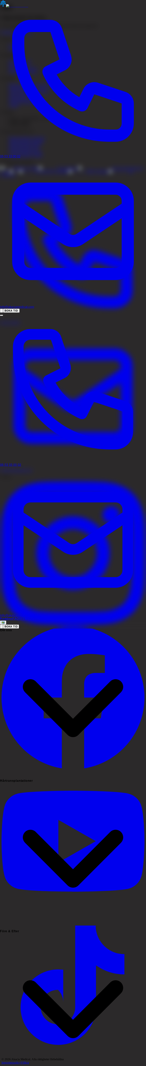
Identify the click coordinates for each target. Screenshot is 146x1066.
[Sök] (1, 311)
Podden (6, 618)
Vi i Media (26, 618)
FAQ (15, 618)
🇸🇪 (3, 622)
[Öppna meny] (1, 315)
